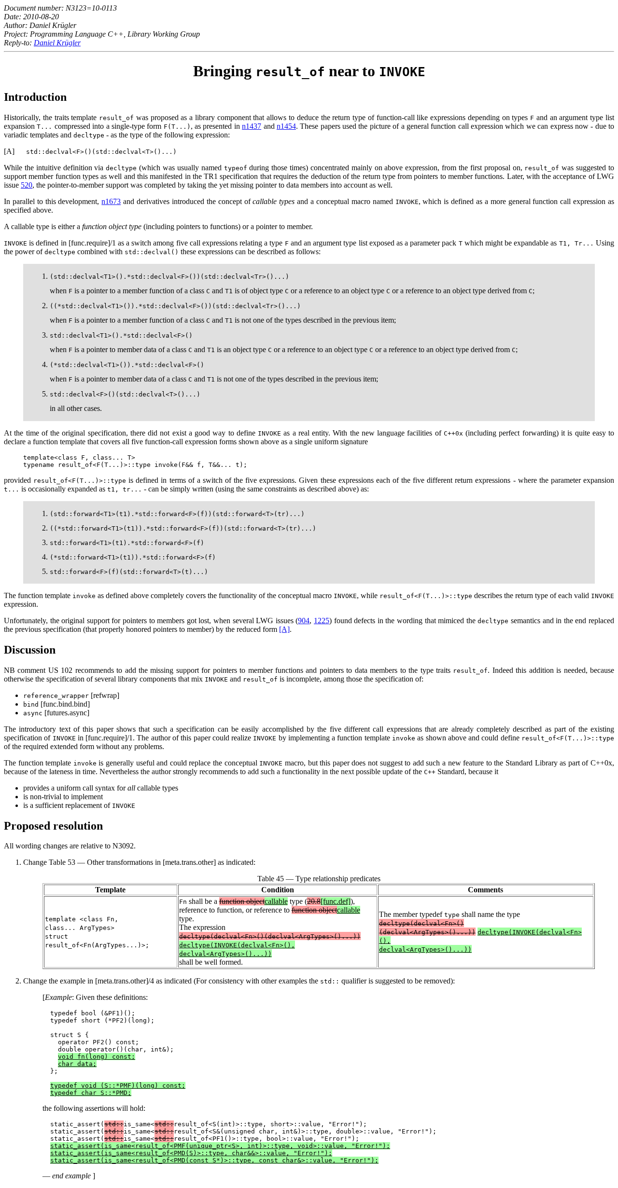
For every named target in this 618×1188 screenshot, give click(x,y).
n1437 (251, 126)
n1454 (286, 126)
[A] (284, 629)
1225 (321, 620)
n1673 (111, 201)
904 (303, 620)
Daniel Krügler (57, 43)
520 (26, 185)
